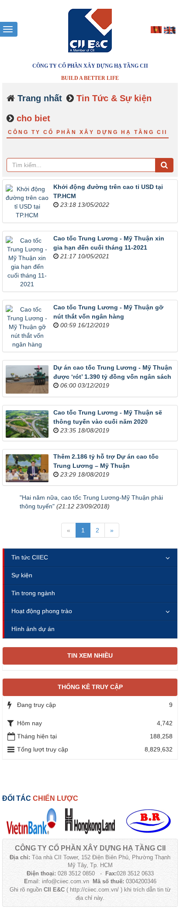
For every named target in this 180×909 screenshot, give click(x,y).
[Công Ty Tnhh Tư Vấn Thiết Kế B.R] (148, 820)
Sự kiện (21, 575)
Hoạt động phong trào (41, 610)
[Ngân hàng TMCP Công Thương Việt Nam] (31, 820)
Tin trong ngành (33, 593)
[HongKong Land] (90, 820)
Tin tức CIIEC (29, 557)
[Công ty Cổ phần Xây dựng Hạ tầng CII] (90, 30)
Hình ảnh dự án (33, 628)
